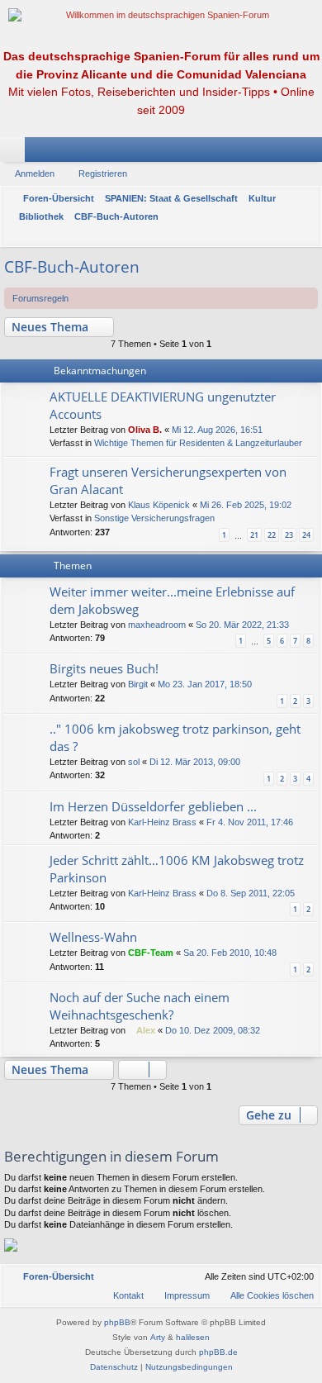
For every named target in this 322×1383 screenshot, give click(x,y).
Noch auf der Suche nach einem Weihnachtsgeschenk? (140, 1006)
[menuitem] (264, 1295)
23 (289, 535)
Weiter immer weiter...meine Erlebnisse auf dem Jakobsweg (172, 600)
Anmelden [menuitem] (288, 153)
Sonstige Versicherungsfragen (154, 518)
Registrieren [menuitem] (313, 153)
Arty (157, 1337)
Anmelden (34, 173)
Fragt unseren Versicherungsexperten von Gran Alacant (168, 480)
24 (306, 535)
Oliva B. (145, 430)
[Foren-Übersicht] (161, 15)
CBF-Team (150, 953)
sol (134, 762)
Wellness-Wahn (93, 937)
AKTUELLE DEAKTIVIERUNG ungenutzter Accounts (163, 405)
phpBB (117, 1322)
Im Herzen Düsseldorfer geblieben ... (153, 806)
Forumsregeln (40, 298)
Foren (16, 153)
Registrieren (102, 173)
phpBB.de (218, 1352)
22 (272, 535)
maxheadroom (157, 625)
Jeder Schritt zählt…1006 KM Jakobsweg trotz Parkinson (177, 869)
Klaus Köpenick (159, 505)
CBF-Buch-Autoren (72, 267)
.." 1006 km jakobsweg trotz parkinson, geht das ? (175, 737)
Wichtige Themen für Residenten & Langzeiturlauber (198, 443)
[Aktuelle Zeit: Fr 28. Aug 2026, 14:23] (305, 235)
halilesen (193, 1337)
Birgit (138, 684)
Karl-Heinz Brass (162, 822)
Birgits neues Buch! (104, 668)
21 (254, 535)
